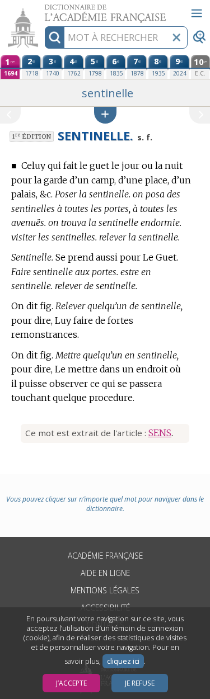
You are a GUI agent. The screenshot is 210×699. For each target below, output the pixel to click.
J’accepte (71, 683)
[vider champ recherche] (176, 37)
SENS (159, 432)
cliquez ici (123, 661)
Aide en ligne (105, 573)
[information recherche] (54, 37)
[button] (105, 115)
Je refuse (140, 683)
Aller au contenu (43, 10)
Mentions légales (105, 590)
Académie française (105, 555)
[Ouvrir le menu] (196, 13)
